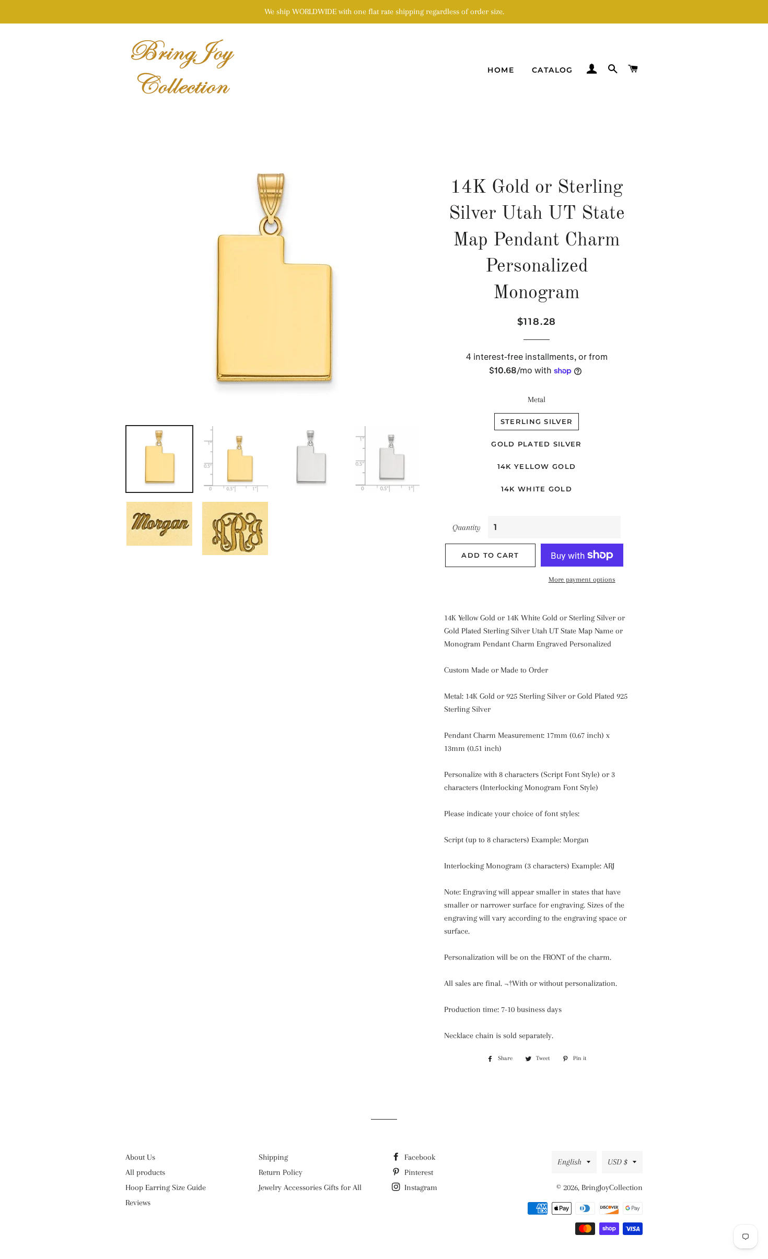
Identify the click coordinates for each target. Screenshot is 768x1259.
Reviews (137, 1202)
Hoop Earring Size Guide (165, 1187)
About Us (140, 1157)
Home (500, 70)
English (569, 1162)
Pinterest (417, 1172)
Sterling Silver (537, 421)
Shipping (273, 1157)
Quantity (466, 527)
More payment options (582, 579)
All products (145, 1172)
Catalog (552, 70)
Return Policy (280, 1172)
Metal (536, 399)
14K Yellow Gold (536, 466)
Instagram (419, 1187)
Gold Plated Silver (536, 444)
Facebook (418, 1157)
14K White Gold (536, 489)
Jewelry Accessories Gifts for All (310, 1187)
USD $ (617, 1162)
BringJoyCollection (612, 1187)
